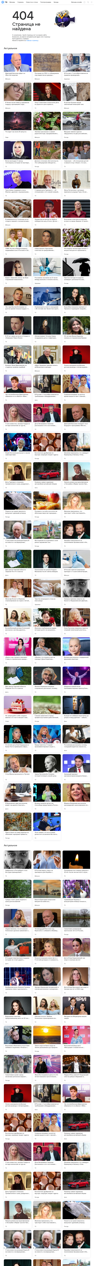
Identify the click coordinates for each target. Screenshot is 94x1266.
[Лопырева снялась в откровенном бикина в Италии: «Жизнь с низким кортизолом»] (17, 884)
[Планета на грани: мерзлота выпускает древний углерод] (17, 505)
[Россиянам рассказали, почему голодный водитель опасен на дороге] (76, 738)
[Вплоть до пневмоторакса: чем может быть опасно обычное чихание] (47, 855)
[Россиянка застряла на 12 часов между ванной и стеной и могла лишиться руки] (47, 271)
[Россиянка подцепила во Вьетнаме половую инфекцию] (76, 943)
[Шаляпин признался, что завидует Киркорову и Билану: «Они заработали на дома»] (76, 446)
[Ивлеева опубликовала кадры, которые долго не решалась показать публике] (47, 622)
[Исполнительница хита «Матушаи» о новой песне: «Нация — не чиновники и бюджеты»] (76, 1185)
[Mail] (2, 2)
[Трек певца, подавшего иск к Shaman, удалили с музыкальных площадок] (17, 184)
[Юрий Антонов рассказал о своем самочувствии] (17, 446)
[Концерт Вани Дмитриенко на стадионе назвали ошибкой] (17, 359)
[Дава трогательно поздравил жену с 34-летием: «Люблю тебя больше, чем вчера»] (47, 914)
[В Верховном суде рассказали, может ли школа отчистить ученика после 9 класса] (17, 797)
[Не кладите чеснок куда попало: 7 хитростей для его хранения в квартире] (76, 242)
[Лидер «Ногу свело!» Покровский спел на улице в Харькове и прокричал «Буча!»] (76, 1214)
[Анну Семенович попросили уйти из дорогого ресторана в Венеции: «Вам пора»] (47, 96)
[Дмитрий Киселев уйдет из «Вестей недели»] (17, 67)
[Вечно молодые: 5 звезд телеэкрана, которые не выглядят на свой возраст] (17, 154)
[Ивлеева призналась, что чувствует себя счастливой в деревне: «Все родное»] (76, 505)
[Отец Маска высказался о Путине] (17, 768)
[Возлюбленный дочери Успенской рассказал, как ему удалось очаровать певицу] (17, 622)
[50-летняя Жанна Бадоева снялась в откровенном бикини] (76, 330)
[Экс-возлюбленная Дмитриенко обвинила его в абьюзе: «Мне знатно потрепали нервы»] (17, 388)
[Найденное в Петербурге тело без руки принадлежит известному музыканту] (17, 1010)
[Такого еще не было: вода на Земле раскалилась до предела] (47, 1185)
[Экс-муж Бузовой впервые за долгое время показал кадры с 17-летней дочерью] (17, 300)
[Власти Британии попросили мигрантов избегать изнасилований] (47, 1039)
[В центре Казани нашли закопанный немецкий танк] (76, 96)
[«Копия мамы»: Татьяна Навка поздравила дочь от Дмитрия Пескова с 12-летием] (47, 330)
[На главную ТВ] (5, 2)
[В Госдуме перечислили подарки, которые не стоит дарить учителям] (17, 1098)
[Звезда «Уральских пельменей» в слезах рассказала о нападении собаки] (47, 1127)
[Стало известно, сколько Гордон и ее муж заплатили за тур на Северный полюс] (17, 417)
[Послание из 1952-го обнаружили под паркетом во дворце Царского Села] (47, 67)
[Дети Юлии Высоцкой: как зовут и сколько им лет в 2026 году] (76, 1127)
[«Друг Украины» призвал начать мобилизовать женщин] (47, 359)
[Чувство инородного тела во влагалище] (47, 592)
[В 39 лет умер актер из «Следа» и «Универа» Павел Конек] (17, 330)
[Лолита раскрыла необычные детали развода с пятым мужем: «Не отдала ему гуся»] (76, 359)
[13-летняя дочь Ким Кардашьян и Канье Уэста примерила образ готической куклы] (17, 738)
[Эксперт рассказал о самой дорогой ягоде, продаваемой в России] (47, 125)
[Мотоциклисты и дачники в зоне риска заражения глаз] (47, 534)
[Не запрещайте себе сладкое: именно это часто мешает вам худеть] (17, 709)
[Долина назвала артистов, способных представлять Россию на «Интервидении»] (47, 797)
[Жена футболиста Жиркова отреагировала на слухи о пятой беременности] (17, 592)
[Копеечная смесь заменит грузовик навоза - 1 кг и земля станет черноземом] (47, 943)
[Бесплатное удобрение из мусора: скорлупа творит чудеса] (47, 446)
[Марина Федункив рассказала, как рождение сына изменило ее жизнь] (76, 797)
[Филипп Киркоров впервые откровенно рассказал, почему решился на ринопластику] (47, 680)
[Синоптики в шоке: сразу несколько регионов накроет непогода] (17, 1214)
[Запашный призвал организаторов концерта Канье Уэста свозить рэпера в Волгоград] (76, 768)
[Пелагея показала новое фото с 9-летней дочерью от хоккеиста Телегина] (47, 1098)
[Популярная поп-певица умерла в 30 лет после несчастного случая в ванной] (76, 1010)
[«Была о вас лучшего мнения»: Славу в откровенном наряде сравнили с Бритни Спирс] (17, 651)
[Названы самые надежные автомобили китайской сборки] (47, 476)
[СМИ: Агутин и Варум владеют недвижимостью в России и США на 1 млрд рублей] (17, 242)
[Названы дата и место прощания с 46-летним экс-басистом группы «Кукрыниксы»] (47, 300)
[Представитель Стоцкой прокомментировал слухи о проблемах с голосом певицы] (47, 738)
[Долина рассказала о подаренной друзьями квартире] (76, 651)
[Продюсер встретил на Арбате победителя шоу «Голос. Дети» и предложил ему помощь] (47, 213)
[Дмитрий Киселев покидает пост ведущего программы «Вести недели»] (76, 417)
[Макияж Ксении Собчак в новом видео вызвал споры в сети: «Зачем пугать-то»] (17, 855)
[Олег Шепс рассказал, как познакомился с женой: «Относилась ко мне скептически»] (76, 884)
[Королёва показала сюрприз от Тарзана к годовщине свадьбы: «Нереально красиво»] (76, 300)
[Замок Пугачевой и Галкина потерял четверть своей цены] (47, 768)
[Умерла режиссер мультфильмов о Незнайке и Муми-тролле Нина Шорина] (76, 476)
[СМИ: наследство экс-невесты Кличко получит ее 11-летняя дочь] (17, 943)
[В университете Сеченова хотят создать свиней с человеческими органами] (17, 213)
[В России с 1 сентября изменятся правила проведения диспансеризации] (76, 67)
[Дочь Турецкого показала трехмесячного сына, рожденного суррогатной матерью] (17, 476)
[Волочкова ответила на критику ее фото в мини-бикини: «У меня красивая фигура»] (76, 213)
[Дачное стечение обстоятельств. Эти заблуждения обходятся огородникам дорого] (47, 154)
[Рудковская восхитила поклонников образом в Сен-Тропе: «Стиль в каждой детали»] (17, 914)
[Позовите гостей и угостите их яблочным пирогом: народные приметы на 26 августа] (47, 505)
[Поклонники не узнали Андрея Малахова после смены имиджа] (47, 563)
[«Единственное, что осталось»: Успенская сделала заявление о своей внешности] (17, 1068)
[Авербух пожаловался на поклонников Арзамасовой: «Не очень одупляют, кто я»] (76, 534)
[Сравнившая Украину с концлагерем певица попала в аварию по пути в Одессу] (76, 1039)
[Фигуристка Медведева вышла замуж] (76, 1156)
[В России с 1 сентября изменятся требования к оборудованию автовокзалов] (47, 388)
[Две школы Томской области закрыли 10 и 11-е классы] (17, 563)
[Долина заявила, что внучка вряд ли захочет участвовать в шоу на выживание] (76, 855)
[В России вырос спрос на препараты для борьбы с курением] (47, 1010)
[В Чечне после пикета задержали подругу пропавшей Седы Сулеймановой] (17, 96)
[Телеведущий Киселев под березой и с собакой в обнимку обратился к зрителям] (47, 1068)
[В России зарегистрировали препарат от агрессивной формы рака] (76, 563)
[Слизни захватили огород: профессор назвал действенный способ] (47, 709)
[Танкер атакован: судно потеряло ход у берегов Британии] (17, 972)
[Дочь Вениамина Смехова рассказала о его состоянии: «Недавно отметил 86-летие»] (47, 417)
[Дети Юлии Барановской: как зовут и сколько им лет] (76, 1098)
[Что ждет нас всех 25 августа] (17, 125)
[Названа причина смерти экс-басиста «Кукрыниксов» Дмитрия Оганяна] (76, 592)
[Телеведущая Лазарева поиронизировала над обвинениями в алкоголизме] (47, 972)
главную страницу (32, 40)
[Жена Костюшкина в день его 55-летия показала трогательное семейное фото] (47, 1214)
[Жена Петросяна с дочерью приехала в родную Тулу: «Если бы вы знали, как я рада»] (76, 184)
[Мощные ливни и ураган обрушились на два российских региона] (76, 125)
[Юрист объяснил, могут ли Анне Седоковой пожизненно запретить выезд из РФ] (17, 271)
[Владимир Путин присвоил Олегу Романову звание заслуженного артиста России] (76, 826)
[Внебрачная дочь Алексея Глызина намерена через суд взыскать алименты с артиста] (17, 1127)
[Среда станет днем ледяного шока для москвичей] (17, 1039)
